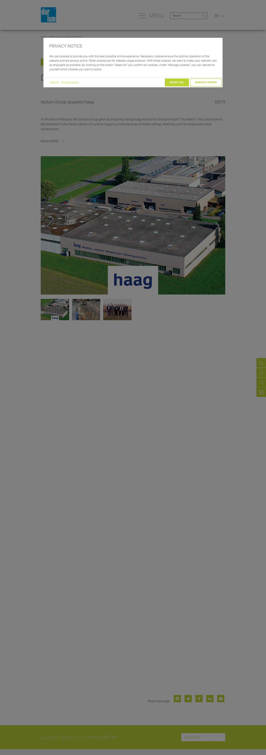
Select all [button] (177, 82)
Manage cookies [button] (206, 82)
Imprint (53, 82)
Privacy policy (70, 82)
